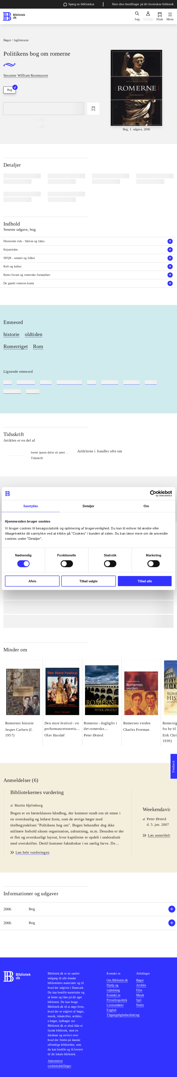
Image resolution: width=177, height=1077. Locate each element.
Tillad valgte (88, 581)
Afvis (32, 581)
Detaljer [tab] (89, 506)
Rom (38, 346)
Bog (9, 90)
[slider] (136, 91)
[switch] (67, 563)
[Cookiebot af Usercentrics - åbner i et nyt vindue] (153, 493)
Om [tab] (146, 506)
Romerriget (15, 346)
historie (11, 334)
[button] (88, 909)
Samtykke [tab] (30, 506)
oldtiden (34, 334)
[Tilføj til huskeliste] (93, 109)
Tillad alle (145, 581)
